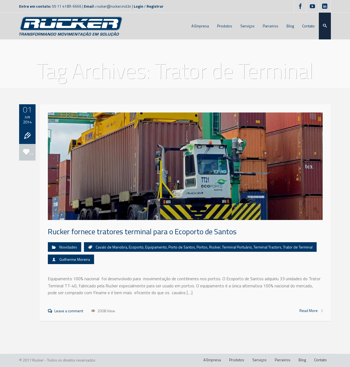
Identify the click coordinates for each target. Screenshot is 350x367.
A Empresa (212, 360)
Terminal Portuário (237, 247)
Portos (202, 247)
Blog (302, 360)
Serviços (259, 360)
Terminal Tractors (267, 247)
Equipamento (156, 247)
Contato (320, 360)
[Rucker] (70, 26)
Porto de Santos (181, 247)
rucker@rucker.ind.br (114, 6)
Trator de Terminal (298, 247)
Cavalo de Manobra (111, 247)
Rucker (214, 247)
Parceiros (282, 360)
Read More (309, 311)
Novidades (68, 247)
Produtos (236, 360)
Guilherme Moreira (74, 259)
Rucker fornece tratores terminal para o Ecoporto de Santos (142, 231)
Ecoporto (136, 247)
